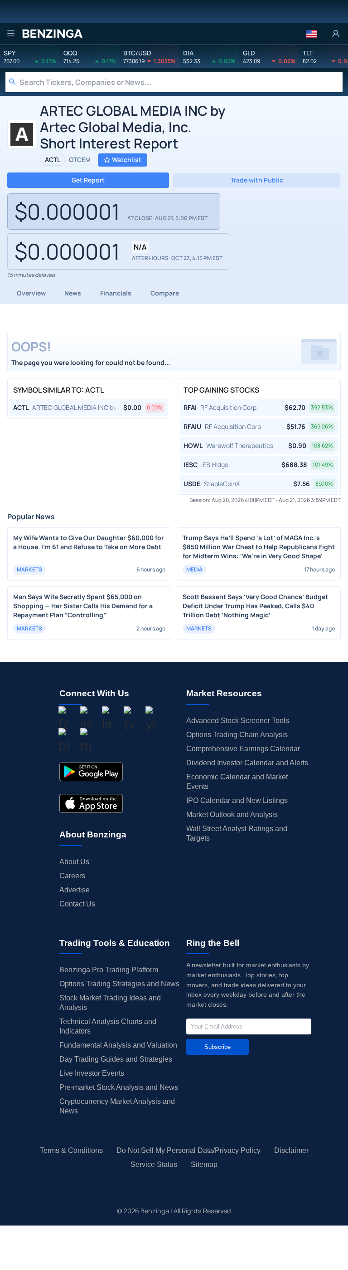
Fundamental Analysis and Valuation (118, 1045)
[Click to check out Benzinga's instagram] (86, 720)
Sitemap (204, 1164)
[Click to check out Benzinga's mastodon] (86, 742)
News (72, 293)
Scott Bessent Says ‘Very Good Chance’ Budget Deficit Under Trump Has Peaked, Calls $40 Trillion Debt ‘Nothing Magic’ (255, 605)
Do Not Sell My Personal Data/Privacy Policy (188, 1150)
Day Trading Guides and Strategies (115, 1059)
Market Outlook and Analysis (232, 814)
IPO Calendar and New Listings (237, 800)
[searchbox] (181, 82)
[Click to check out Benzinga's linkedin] (107, 720)
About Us (74, 862)
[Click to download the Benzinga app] (91, 771)
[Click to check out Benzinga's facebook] (64, 720)
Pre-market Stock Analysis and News (118, 1087)
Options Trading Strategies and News (119, 984)
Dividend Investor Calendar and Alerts (247, 763)
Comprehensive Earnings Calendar (243, 749)
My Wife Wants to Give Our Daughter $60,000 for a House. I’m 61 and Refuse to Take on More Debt (88, 542)
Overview (31, 293)
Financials (115, 293)
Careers (72, 876)
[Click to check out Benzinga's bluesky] (64, 742)
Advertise (74, 890)
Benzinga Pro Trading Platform (108, 970)
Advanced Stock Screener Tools (237, 720)
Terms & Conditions (71, 1150)
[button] (311, 33)
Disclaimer (291, 1150)
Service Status (153, 1164)
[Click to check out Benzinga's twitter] (129, 720)
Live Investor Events (91, 1073)
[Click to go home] (52, 34)
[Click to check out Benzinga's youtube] (151, 720)
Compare (164, 293)
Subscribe (217, 1047)
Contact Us (77, 904)
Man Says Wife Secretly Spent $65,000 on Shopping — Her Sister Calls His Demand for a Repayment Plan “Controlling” (83, 605)
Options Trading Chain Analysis (237, 734)
